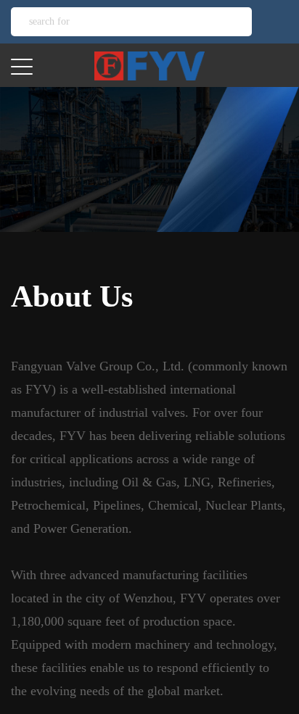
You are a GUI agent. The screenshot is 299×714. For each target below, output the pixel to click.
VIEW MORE (72, 198)
